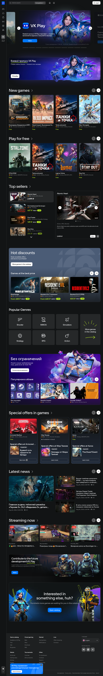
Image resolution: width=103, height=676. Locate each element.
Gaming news (13, 657)
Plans (26, 642)
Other (41, 652)
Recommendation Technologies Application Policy (83, 673)
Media (12, 652)
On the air (56, 642)
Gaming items (42, 640)
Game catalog (14, 637)
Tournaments (29, 652)
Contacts (41, 657)
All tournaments (29, 657)
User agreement (60, 673)
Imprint (97, 673)
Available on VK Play (15, 640)
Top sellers (18, 186)
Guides (12, 662)
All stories (12, 655)
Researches (42, 662)
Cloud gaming (29, 637)
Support (41, 660)
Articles (12, 660)
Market (41, 637)
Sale (11, 645)
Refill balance (42, 642)
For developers (43, 655)
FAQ (26, 647)
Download (27, 645)
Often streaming (58, 640)
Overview (27, 655)
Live (55, 637)
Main (26, 640)
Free (11, 642)
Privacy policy (68, 673)
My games (12, 647)
